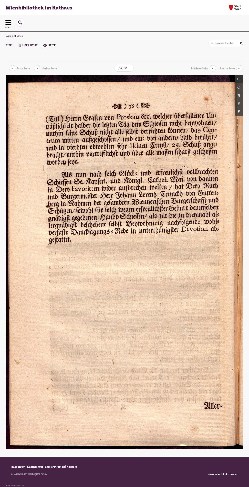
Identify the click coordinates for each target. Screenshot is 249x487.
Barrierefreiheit (55, 467)
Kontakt (72, 467)
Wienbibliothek (14, 35)
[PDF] (239, 103)
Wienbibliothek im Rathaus (38, 7)
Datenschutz (35, 467)
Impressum (18, 467)
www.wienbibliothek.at (223, 474)
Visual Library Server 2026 (15, 485)
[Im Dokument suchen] (241, 43)
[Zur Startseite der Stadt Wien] (235, 7)
